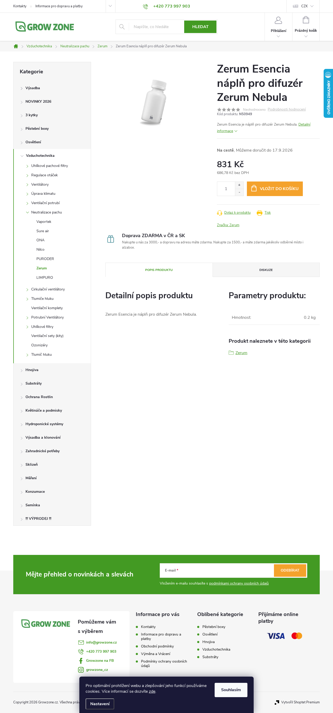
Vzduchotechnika (40, 155)
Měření (31, 478)
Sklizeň (31, 464)
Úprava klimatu (43, 193)
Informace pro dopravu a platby (59, 6)
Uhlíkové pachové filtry (49, 165)
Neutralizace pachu (46, 212)
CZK (304, 6)
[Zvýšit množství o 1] (239, 185)
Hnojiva (32, 369)
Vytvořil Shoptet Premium (300, 702)
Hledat (200, 27)
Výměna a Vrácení (155, 653)
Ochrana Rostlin (39, 396)
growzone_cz (97, 669)
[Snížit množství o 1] (239, 192)
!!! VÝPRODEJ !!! (38, 518)
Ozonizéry (39, 345)
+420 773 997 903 (101, 651)
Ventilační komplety (47, 308)
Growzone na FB (100, 660)
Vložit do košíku (279, 189)
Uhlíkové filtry (42, 326)
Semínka (32, 505)
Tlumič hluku (41, 354)
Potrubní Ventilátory (47, 317)
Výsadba (32, 88)
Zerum (41, 268)
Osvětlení (33, 142)
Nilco (40, 249)
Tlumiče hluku (42, 298)
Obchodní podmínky (157, 646)
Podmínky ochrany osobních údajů (164, 663)
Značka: (228, 225)
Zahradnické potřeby (42, 451)
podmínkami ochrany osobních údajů (239, 583)
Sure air (42, 231)
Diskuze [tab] (266, 270)
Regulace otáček (44, 175)
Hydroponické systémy (44, 424)
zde (152, 691)
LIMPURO (44, 277)
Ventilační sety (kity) (47, 335)
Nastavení (100, 704)
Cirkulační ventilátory (48, 289)
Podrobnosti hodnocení (287, 109)
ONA (40, 240)
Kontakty (20, 6)
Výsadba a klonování (43, 437)
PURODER (45, 258)
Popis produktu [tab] (159, 270)
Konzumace (35, 491)
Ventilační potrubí (45, 202)
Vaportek (43, 221)
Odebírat (290, 570)
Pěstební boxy (37, 128)
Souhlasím (231, 690)
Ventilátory (40, 184)
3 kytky (31, 115)
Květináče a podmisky (43, 410)
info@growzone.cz (101, 642)
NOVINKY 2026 (38, 101)
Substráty (33, 383)
